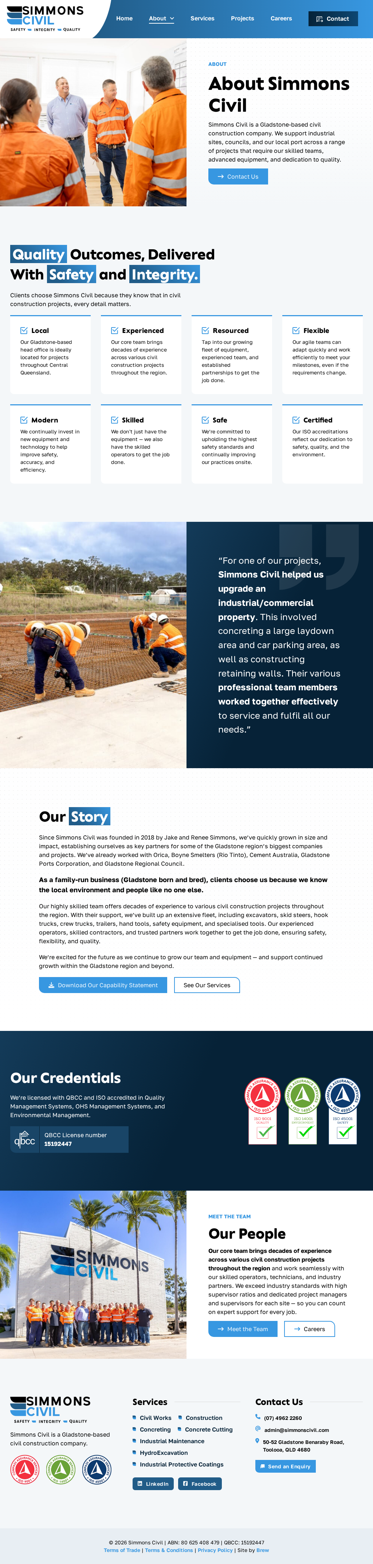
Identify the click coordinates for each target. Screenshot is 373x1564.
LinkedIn (157, 1484)
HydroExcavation (164, 1452)
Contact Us (243, 176)
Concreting (155, 1429)
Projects (242, 18)
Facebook (204, 1484)
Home (124, 18)
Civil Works (156, 1417)
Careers (281, 18)
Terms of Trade (122, 1550)
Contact (338, 18)
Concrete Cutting (209, 1429)
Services (203, 18)
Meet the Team (247, 1329)
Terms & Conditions (169, 1550)
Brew (262, 1550)
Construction (204, 1417)
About (157, 18)
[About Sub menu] (172, 18)
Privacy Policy (215, 1550)
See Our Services (207, 985)
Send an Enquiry (289, 1466)
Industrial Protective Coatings (182, 1464)
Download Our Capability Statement (108, 985)
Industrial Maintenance (172, 1441)
